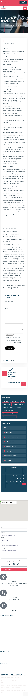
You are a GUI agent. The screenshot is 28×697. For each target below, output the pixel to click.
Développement (7, 404)
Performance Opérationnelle (11, 437)
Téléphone (8, 315)
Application (5, 401)
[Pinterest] (13, 360)
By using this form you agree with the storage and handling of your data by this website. (13, 342)
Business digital (14, 401)
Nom (2, 527)
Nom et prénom (9, 301)
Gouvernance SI (8, 432)
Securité (12, 407)
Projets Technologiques (10, 446)
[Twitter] (11, 360)
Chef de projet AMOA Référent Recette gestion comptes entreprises (13, 676)
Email (7, 308)
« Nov (13, 490)
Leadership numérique (18, 404)
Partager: (6, 360)
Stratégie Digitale (8, 451)
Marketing (5, 407)
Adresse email (5, 532)
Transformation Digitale (10, 455)
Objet (2, 537)
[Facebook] (9, 360)
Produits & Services (9, 441)
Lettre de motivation (11, 322)
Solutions (19, 407)
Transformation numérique (9, 416)
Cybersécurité (7, 427)
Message (3, 548)
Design (22, 401)
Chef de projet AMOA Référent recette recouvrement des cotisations (13, 686)
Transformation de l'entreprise (10, 413)
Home (4, 24)
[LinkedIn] (15, 360)
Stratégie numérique (8, 410)
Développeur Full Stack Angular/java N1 (13, 681)
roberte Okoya (10, 43)
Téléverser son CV (10, 332)
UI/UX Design (7, 460)
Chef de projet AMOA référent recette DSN (13, 691)
